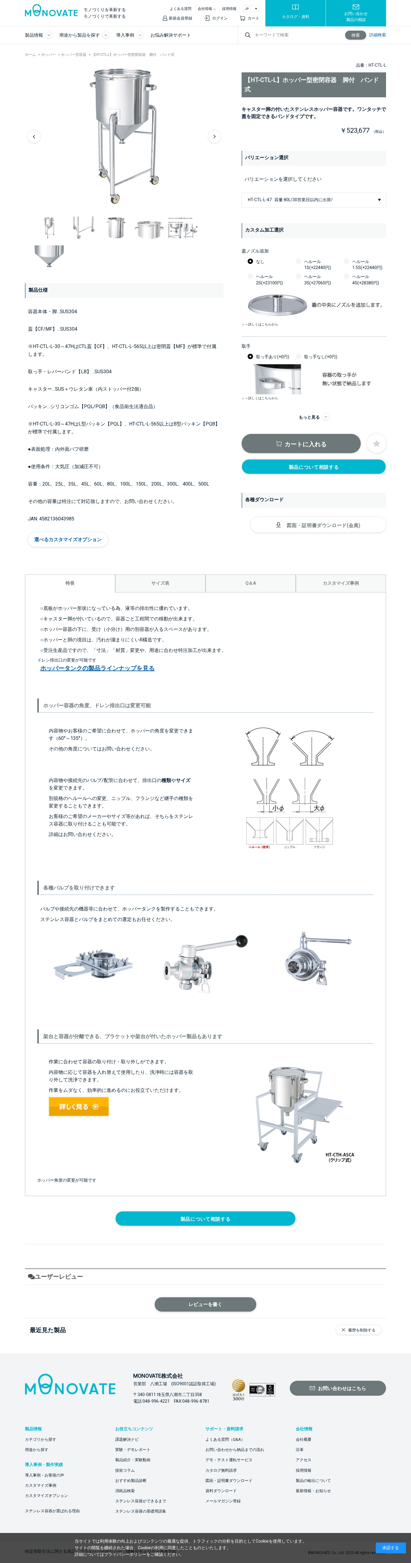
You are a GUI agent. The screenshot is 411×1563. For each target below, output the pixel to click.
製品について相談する (314, 467)
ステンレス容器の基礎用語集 (140, 1511)
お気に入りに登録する (376, 443)
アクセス (303, 1460)
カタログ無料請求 (221, 1470)
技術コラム (125, 1470)
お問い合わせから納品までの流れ (235, 1449)
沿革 (300, 1449)
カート (253, 18)
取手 (246, 346)
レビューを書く (205, 1304)
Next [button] (215, 137)
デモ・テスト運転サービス (229, 1460)
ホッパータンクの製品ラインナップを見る (97, 668)
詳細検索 (377, 34)
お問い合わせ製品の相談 (356, 16)
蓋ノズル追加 (255, 251)
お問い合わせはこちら (342, 1388)
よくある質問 (180, 9)
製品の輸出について (313, 1480)
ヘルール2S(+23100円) (269, 279)
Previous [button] (34, 137)
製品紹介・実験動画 (132, 1460)
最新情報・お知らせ (313, 1491)
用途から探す (36, 1449)
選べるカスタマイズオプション (68, 539)
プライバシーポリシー (125, 1554)
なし (260, 261)
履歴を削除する (361, 1330)
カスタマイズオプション (46, 1495)
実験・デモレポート (132, 1449)
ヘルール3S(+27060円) (317, 279)
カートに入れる (306, 444)
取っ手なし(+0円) (320, 356)
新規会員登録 (180, 18)
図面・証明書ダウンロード (229, 1480)
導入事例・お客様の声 (44, 1475)
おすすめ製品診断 (131, 1480)
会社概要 (303, 1439)
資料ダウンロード (221, 1491)
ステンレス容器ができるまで (140, 1501)
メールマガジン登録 (223, 1501)
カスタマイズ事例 (40, 1485)
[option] (124, 136)
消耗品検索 (125, 1491)
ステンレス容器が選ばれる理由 (52, 1511)
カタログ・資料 (295, 16)
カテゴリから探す (40, 1439)
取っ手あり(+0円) (272, 356)
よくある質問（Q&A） (225, 1439)
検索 (355, 35)
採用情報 (229, 9)
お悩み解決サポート (170, 35)
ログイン (220, 18)
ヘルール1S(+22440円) (317, 264)
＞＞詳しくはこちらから (260, 324)
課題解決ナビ (127, 1439)
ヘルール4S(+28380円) (365, 279)
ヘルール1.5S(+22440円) (367, 264)
